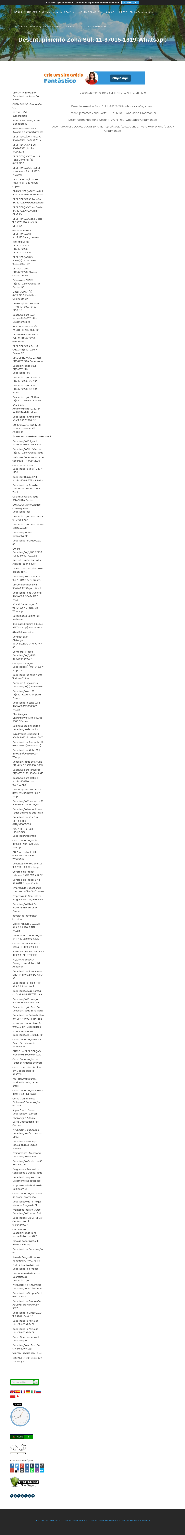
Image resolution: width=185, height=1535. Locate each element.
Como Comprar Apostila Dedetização (26, 1338)
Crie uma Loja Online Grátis (82, 2)
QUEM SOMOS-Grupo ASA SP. (27, 106)
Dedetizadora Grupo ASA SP (26, 542)
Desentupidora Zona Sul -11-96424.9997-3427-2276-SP (25, 307)
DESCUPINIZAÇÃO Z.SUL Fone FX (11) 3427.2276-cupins (25, 183)
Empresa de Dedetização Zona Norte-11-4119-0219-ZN (28, 889)
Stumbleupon (12, 1470)
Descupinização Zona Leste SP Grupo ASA (27, 518)
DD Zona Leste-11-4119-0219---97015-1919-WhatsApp (25, 855)
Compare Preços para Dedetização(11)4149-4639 (27, 684)
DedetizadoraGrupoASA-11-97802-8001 (28, 1294)
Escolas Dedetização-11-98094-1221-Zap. (26, 1242)
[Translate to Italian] (33, 1391)
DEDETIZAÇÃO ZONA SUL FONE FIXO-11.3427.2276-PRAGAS (26, 171)
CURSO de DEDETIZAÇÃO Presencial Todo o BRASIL (26, 1053)
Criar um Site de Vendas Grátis (104, 1520)
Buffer (22, 1470)
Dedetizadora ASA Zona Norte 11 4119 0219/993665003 (25, 821)
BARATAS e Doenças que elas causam (26, 122)
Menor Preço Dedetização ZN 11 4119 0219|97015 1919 (27, 937)
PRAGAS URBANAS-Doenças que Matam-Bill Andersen (26, 963)
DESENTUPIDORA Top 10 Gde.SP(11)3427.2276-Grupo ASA (25, 338)
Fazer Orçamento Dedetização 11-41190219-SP (27, 1033)
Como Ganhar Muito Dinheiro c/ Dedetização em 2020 (26, 1102)
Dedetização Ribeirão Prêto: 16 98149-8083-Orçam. (24, 908)
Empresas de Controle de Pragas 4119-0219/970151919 (27, 897)
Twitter (17, 1466)
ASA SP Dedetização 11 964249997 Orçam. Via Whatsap (25, 608)
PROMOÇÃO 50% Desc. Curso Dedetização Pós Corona (25, 1122)
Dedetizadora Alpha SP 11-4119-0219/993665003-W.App (27, 754)
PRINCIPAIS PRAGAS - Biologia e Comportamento (27, 130)
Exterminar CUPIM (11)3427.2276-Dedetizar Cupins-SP (26, 284)
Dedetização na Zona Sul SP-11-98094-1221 (26, 1347)
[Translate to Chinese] (12, 1396)
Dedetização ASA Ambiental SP (22, 534)
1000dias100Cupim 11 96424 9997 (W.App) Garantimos (27, 625)
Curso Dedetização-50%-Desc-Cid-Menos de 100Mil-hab (26, 1043)
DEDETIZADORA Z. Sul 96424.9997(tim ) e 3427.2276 (24, 148)
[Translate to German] (28, 1391)
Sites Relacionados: (23, 632)
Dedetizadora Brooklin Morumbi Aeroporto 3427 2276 (26, 488)
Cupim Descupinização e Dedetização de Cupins (26, 727)
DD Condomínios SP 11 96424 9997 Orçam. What (26, 586)
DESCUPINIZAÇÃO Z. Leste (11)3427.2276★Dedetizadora (28, 359)
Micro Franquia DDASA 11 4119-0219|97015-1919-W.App (26, 927)
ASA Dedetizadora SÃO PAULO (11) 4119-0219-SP (25, 328)
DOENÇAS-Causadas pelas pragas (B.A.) (27, 570)
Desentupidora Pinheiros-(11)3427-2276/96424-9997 (28, 771)
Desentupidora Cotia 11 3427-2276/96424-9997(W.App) (25, 781)
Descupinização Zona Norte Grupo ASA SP (28, 526)
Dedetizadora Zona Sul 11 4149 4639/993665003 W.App (26, 706)
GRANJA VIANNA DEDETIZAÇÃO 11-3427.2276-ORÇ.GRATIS (25, 234)
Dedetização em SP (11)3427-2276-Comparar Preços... (27, 695)
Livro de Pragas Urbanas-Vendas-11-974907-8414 (26, 1259)
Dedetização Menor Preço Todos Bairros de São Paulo (27, 811)
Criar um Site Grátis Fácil (75, 1520)
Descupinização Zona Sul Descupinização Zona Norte (28, 1009)
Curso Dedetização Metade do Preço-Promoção (27, 1195)
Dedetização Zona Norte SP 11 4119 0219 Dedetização (27, 802)
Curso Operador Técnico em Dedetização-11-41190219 (26, 1071)
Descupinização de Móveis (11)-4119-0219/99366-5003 (27, 763)
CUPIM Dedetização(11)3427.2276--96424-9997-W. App (27, 552)
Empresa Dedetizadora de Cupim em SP (27, 1187)
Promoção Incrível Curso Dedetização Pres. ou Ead (26, 1211)
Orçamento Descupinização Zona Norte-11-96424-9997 (24, 1233)
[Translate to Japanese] (17, 1396)
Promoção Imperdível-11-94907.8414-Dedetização (26, 1025)
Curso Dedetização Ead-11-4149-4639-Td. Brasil (27, 1092)
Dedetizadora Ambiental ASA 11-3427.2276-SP (26, 418)
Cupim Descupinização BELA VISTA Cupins (25, 498)
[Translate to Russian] (38, 1391)
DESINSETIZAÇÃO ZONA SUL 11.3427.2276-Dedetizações (27, 192)
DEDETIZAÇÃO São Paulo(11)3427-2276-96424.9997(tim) (24, 260)
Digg (37, 1466)
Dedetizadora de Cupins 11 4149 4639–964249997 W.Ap (27, 596)
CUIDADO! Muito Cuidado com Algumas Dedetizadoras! (26, 508)
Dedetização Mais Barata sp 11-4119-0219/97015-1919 (27, 992)
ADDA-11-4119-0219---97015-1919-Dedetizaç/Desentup (24, 832)
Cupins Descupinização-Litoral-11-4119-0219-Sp (26, 945)
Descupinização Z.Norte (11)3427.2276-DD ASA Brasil (25, 389)
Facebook (12, 1466)
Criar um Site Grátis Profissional (135, 1520)
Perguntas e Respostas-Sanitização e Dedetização (27, 1171)
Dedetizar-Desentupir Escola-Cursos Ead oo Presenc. (24, 1145)
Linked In (27, 1466)
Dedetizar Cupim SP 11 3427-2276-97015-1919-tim (27, 478)
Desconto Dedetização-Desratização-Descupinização (26, 1277)
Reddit (42, 1466)
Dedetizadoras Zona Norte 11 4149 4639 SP (27, 676)
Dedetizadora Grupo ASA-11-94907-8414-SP (27, 1314)
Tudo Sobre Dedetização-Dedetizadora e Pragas (27, 1267)
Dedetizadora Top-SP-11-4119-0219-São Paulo (26, 984)
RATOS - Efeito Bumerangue (20, 114)
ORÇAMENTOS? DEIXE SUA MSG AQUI (27, 1359)
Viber (37, 1470)
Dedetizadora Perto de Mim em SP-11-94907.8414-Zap (28, 1017)
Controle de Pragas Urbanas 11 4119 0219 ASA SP (27, 873)
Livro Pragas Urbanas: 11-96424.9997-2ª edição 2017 (27, 735)
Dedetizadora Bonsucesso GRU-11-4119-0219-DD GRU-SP (27, 975)
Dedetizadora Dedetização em (27, 1250)
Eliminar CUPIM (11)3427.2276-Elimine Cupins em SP (24, 272)
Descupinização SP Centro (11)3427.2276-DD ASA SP (27, 398)
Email (42, 1470)
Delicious (17, 1470)
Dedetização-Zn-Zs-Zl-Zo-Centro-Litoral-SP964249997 (27, 1221)
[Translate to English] (12, 1391)
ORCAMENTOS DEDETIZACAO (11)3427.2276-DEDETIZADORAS (21, 247)
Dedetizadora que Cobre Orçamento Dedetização (26, 1179)
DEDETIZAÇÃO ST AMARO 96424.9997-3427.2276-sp (27, 138)
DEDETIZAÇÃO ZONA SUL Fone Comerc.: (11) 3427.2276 (26, 160)
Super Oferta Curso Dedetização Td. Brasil (24, 1112)
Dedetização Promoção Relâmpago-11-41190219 (25, 1000)
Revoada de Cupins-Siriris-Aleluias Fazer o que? (27, 562)
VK (27, 1470)
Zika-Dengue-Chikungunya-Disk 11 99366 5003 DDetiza (27, 718)
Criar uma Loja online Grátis (48, 1520)
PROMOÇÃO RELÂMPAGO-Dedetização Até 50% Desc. (27, 1286)
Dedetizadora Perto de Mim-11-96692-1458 (25, 1322)
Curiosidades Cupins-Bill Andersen (25, 617)
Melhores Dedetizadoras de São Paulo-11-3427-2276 (28, 459)
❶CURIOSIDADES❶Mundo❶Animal (31, 436)
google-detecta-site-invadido (24, 917)
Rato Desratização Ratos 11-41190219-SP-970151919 (28, 953)
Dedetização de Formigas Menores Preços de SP (26, 1203)
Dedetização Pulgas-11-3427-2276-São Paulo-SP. (27, 442)
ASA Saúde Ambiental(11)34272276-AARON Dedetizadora (26, 409)
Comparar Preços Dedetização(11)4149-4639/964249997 (24, 655)
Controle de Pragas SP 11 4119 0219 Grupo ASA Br (26, 881)
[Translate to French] (23, 1391)
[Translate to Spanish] (17, 1391)
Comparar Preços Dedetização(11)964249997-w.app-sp (28, 667)
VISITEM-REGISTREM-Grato (27, 1353)
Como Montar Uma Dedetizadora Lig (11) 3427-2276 (27, 469)
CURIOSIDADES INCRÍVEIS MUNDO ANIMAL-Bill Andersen (26, 428)
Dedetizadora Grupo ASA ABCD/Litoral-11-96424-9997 (26, 1305)
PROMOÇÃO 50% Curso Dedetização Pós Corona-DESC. (27, 1133)
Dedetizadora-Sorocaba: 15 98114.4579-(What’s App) (28, 743)
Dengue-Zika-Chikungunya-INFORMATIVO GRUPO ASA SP (27, 642)
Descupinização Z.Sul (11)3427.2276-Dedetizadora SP (24, 369)
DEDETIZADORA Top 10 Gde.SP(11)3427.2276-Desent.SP (25, 350)
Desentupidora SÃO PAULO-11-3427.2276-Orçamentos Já (24, 318)
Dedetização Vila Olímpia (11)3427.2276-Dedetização (27, 451)
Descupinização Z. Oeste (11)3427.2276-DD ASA (26, 379)
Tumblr (32, 1466)
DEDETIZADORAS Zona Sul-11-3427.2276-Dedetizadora (28, 201)
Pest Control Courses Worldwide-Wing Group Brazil (25, 1082)
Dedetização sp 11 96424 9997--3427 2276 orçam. (26, 578)
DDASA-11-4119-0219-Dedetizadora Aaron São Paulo (45, 12)
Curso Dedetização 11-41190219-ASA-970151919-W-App (26, 844)
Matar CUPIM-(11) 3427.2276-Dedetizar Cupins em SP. (24, 295)
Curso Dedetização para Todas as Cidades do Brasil (27, 1061)
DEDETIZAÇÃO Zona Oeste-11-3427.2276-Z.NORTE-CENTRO (28, 211)
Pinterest (22, 1466)
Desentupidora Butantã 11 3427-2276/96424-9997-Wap (26, 793)
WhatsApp (32, 1470)
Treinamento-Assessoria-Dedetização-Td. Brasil (27, 1154)
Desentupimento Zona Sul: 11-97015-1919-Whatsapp (27, 865)
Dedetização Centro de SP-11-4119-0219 (28, 1162)
